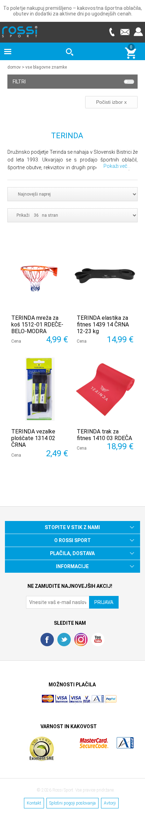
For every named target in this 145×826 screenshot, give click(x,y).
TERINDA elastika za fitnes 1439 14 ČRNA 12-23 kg (103, 324)
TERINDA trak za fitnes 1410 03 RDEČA (104, 434)
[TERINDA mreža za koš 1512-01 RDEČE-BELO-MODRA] (40, 275)
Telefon (111, 31)
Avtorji (110, 803)
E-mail (125, 31)
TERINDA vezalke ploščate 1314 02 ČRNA (33, 438)
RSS (81, 639)
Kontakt (34, 803)
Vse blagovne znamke (46, 67)
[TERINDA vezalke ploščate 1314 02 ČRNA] (40, 389)
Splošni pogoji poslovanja (72, 803)
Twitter (64, 639)
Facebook (47, 639)
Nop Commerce (92, 701)
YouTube (98, 639)
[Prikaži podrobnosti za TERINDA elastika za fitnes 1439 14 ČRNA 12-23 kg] (105, 275)
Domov (14, 67)
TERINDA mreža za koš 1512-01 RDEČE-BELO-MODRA (37, 324)
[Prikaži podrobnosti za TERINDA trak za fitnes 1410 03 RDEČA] (105, 389)
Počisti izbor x (111, 102)
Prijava (138, 31)
